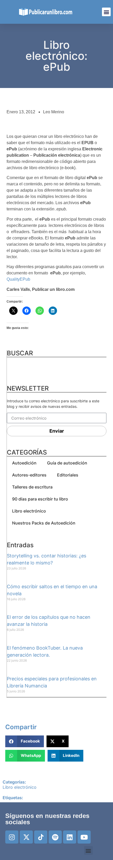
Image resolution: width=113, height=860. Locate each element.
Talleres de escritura (32, 487)
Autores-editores (29, 475)
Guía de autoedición (67, 463)
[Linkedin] (69, 837)
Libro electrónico (29, 511)
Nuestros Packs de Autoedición (43, 523)
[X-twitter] (26, 837)
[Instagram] (11, 837)
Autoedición (24, 463)
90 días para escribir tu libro (40, 499)
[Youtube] (84, 837)
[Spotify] (55, 837)
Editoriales (67, 475)
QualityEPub (18, 279)
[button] (106, 12)
